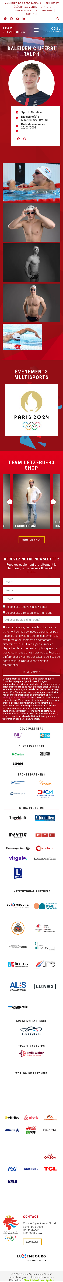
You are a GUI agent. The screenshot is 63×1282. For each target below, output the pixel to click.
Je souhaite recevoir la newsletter (26, 606)
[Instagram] (11, 18)
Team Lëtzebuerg (14, 30)
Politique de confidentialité (17, 697)
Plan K (27, 1280)
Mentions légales (43, 1280)
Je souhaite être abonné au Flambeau (29, 612)
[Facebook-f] (5, 18)
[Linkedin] (23, 18)
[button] (57, 18)
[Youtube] (17, 18)
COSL (52, 29)
